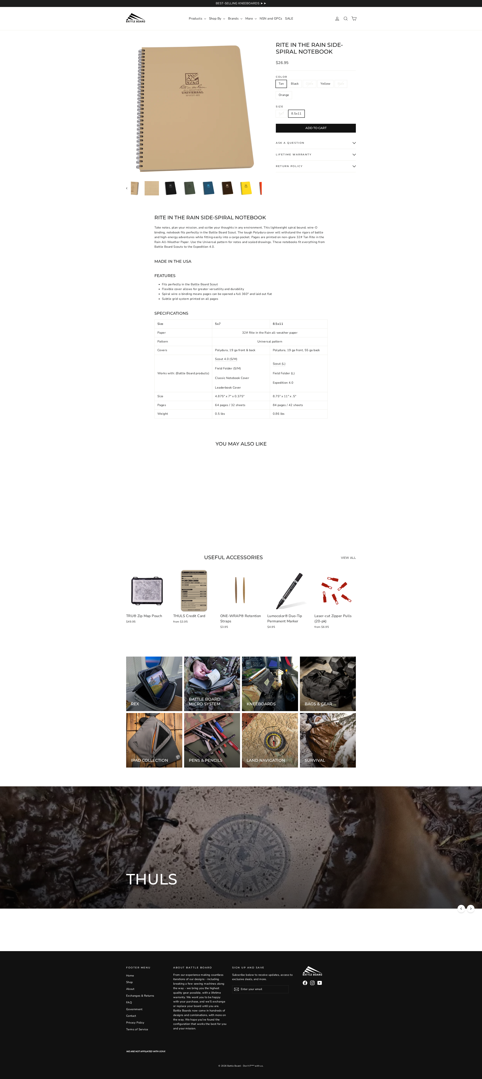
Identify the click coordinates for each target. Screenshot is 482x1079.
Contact (131, 1016)
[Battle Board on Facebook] (305, 982)
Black (295, 84)
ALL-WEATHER (196, 892)
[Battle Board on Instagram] (312, 982)
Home (130, 975)
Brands (233, 18)
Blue (341, 84)
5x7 (281, 114)
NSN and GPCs (271, 18)
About (130, 989)
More (249, 18)
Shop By (215, 18)
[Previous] (461, 908)
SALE (289, 18)
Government (134, 1009)
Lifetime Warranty (294, 154)
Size (279, 106)
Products (196, 18)
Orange (284, 95)
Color (281, 76)
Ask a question (290, 142)
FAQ (129, 1002)
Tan (281, 84)
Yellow (325, 84)
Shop (129, 982)
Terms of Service (137, 1029)
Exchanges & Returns (140, 996)
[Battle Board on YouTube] (319, 982)
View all (348, 558)
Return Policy (289, 166)
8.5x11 (296, 114)
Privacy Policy (135, 1022)
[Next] (470, 908)
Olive (309, 84)
